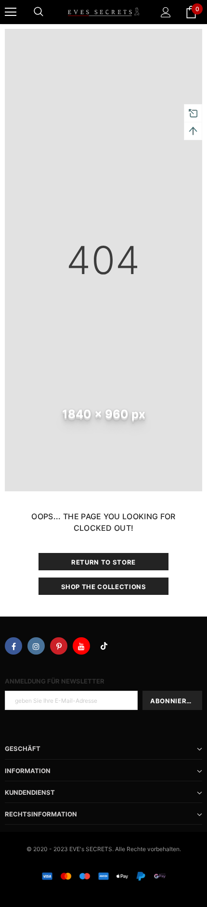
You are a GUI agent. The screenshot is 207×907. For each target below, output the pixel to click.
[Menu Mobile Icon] (10, 12)
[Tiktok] (104, 646)
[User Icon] (166, 12)
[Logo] (103, 11)
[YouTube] (81, 646)
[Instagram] (36, 646)
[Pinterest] (58, 646)
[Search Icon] (38, 12)
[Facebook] (13, 646)
